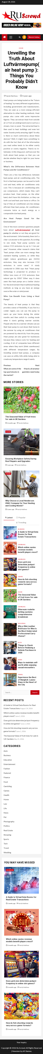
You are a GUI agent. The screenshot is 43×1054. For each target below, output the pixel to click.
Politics (7, 826)
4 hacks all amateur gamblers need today (30, 368)
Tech (6, 843)
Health (6, 795)
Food (6, 782)
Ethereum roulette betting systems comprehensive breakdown (26, 613)
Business (21, 529)
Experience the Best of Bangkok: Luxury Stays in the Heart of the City (27, 681)
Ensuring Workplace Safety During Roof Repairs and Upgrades (20, 460)
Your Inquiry (22, 1042)
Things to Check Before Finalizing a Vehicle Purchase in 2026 (27, 649)
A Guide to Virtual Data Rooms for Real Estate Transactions (28, 534)
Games (20, 576)
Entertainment (9, 764)
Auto (20, 642)
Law (5, 804)
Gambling (21, 544)
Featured (7, 773)
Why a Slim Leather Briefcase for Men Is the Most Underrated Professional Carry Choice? (27, 631)
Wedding (7, 852)
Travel (20, 674)
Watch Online (34, 37)
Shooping (21, 623)
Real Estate (8, 830)
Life (5, 808)
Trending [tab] (22, 522)
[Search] (19, 37)
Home (21, 48)
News (20, 660)
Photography (9, 821)
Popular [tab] (22, 517)
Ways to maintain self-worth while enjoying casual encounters (28, 665)
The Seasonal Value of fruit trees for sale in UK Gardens (20, 418)
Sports (6, 839)
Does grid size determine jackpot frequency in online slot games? (21, 982)
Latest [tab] (10, 517)
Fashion (7, 768)
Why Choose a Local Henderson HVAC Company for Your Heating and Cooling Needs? (20, 503)
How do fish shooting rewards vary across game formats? (27, 581)
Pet (5, 817)
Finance (7, 777)
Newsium (16, 1051)
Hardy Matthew (12, 96)
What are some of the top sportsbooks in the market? (12, 370)
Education (8, 760)
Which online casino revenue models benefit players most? (28, 549)
